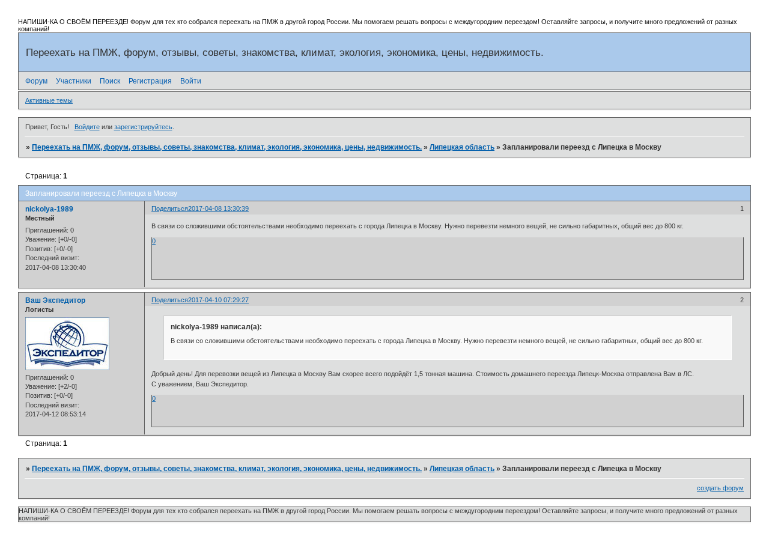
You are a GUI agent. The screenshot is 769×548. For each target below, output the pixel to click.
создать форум (720, 488)
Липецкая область (462, 147)
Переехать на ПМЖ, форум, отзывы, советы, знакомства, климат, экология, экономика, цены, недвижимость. (227, 147)
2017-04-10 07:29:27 (218, 299)
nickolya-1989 (49, 209)
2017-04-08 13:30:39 (218, 208)
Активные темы (49, 100)
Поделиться (169, 208)
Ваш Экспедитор (55, 300)
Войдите (87, 126)
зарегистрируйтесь (143, 126)
